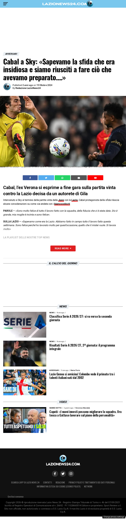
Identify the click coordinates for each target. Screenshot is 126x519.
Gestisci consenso (16, 496)
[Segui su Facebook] (55, 474)
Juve (61, 200)
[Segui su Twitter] (63, 474)
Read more (62, 248)
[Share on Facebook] (30, 177)
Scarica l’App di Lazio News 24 (25, 482)
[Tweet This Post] (46, 177)
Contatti (47, 482)
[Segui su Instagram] (71, 474)
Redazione (60, 482)
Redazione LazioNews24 (28, 88)
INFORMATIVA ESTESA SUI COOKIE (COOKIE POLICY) (58, 486)
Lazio (74, 200)
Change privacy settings (114, 517)
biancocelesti (62, 203)
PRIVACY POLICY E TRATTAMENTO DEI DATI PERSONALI (92, 482)
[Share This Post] (63, 177)
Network (88, 486)
